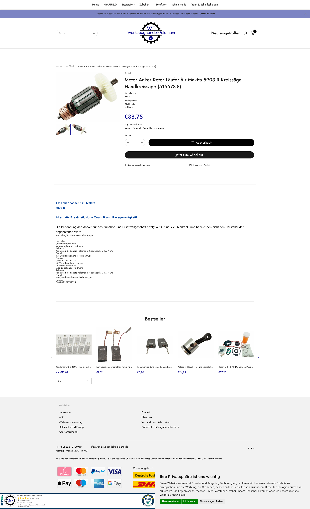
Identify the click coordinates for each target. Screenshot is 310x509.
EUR (250, 448)
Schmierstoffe (178, 5)
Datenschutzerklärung (71, 427)
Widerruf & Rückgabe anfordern (160, 427)
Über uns (146, 417)
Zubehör (144, 5)
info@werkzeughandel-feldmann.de (109, 447)
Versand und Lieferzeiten (155, 422)
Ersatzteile (127, 5)
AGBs (62, 417)
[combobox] (77, 33)
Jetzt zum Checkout (189, 154)
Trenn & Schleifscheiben (204, 5)
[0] (252, 33)
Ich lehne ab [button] (189, 501)
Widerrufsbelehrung (70, 422)
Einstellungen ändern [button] (211, 501)
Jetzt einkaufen (208, 13)
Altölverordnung (68, 432)
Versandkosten (135, 124)
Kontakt (145, 412)
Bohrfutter (161, 5)
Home (95, 5)
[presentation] (51, 357)
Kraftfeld (70, 66)
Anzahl (128, 135)
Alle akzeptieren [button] (170, 501)
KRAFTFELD (110, 5)
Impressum (65, 412)
